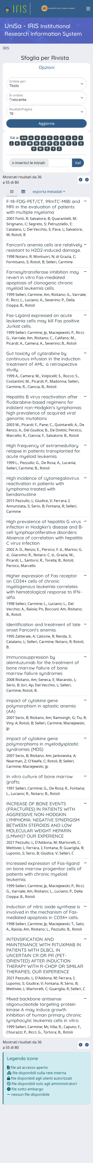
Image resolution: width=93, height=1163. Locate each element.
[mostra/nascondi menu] (88, 9)
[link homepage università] (58, 9)
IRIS (6, 48)
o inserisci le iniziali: (28, 162)
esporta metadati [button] (47, 191)
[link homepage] (16, 9)
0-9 (24, 138)
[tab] (12, 191)
